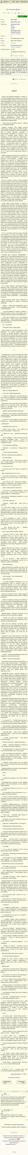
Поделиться (23, 79)
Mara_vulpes (14, 19)
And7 (5, 1093)
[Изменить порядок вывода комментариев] (27, 1091)
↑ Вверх (14, 1152)
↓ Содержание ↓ (14, 83)
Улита (12, 29)
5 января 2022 (7, 1094)
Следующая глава (21, 1082)
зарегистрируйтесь (22, 1127)
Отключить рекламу (14, 1077)
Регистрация (23, 1)
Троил (12, 25)
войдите (22, 1124)
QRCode (16, 79)
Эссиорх (13, 27)
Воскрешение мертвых (16, 45)
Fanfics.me (13, 1144)
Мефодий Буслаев (15, 22)
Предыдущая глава (6, 1082)
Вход (17, 1)
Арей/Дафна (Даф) (16, 30)
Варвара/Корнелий (15, 32)
